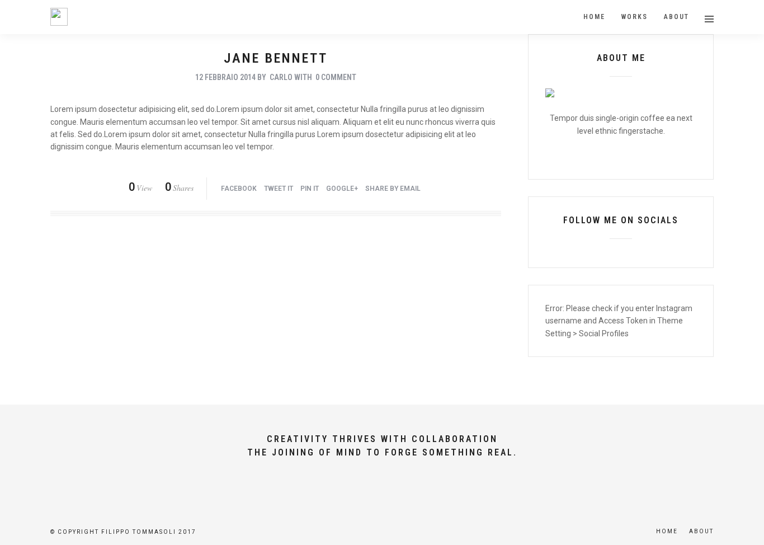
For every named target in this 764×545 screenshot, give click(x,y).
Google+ (342, 188)
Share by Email (393, 188)
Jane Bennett (276, 58)
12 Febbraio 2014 (225, 77)
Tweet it (278, 188)
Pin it (309, 188)
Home (667, 531)
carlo (281, 77)
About (701, 531)
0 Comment (335, 77)
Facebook (239, 188)
